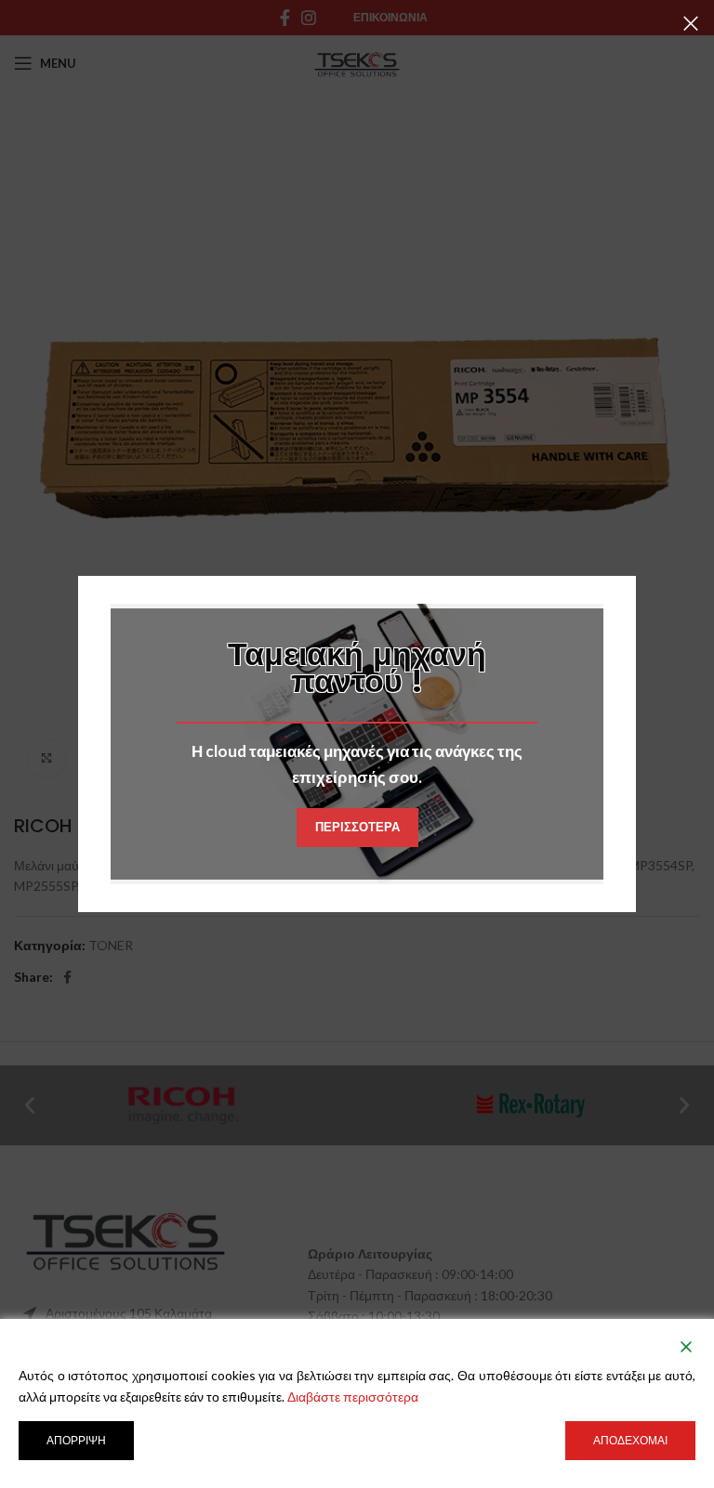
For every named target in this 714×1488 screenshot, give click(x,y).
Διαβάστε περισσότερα (352, 1396)
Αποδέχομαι (630, 1440)
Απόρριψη (76, 1440)
